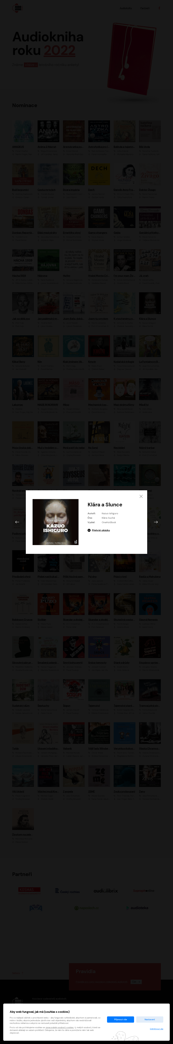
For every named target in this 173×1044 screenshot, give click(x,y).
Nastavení (150, 1019)
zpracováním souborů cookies (60, 1027)
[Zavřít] (141, 496)
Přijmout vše (120, 1019)
